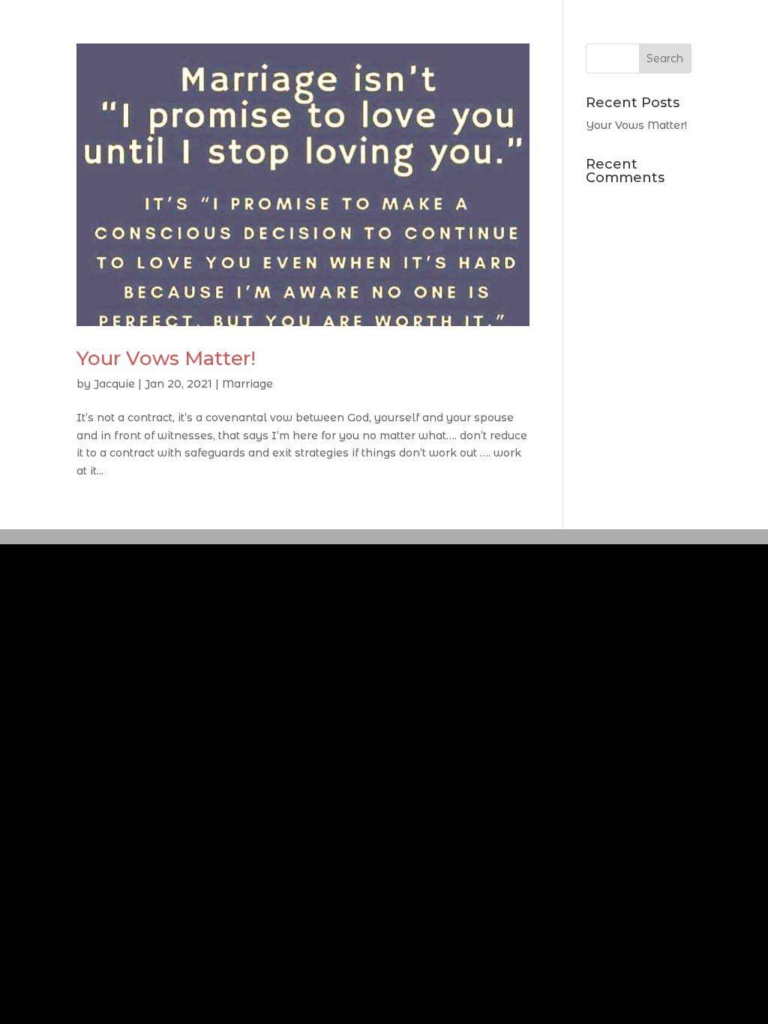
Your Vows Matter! (166, 358)
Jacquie (114, 384)
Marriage (247, 384)
